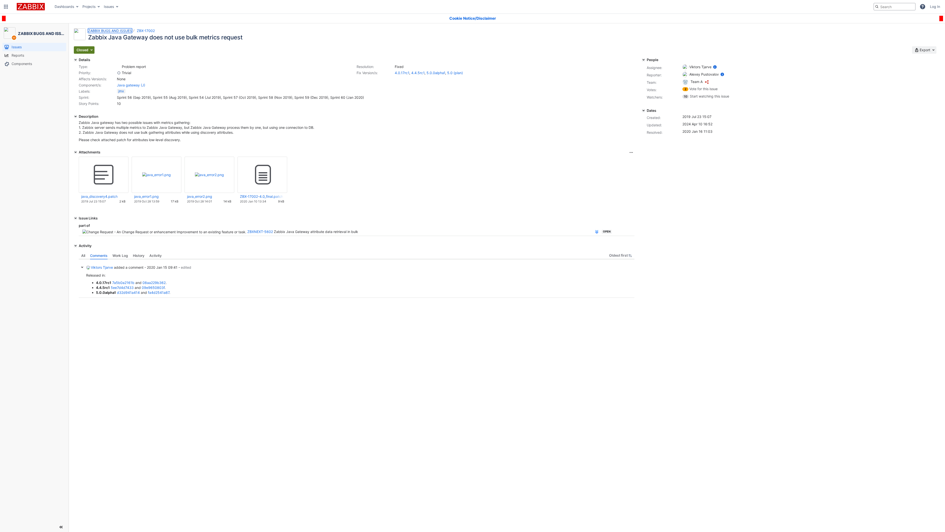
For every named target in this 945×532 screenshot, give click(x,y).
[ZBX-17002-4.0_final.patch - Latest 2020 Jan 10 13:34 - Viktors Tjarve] (262, 175)
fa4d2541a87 (158, 292)
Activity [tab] (155, 255)
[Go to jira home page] (30, 7)
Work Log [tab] (120, 255)
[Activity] (75, 246)
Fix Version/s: (367, 73)
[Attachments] (75, 152)
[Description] (75, 116)
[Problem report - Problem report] (119, 67)
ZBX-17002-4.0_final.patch (261, 196)
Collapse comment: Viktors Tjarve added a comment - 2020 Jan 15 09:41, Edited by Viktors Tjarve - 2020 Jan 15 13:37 (82, 267)
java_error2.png (199, 196)
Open (607, 231)
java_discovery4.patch (99, 196)
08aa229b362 (154, 283)
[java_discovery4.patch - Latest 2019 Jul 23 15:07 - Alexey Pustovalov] (103, 175)
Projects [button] (88, 6)
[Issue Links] (75, 218)
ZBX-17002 (146, 31)
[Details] (75, 60)
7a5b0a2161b (123, 283)
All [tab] (83, 255)
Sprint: (84, 97)
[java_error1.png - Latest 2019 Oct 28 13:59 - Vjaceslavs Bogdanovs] (156, 174)
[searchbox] (894, 6)
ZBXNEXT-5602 (260, 232)
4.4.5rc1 (418, 73)
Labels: (84, 91)
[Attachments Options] (631, 152)
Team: (652, 82)
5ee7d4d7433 (122, 287)
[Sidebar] (61, 527)
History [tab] (138, 255)
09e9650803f (153, 287)
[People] (643, 60)
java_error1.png (146, 196)
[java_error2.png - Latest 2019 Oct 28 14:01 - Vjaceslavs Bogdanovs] (209, 174)
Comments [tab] (99, 255)
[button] (5, 7)
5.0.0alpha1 (435, 73)
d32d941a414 (128, 292)
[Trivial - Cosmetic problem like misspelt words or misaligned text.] (119, 73)
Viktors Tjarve (102, 267)
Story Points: (89, 103)
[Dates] (643, 110)
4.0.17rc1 (402, 73)
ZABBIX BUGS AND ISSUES (110, 31)
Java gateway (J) (131, 85)
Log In (935, 6)
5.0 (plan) (455, 73)
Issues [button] (109, 6)
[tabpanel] (356, 278)
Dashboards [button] (64, 6)
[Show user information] (715, 67)
